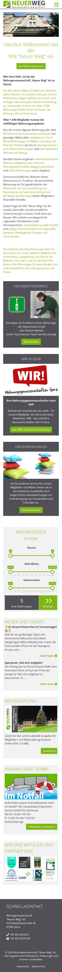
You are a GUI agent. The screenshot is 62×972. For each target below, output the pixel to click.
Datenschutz (38, 966)
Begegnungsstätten (42, 166)
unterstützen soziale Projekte (41, 225)
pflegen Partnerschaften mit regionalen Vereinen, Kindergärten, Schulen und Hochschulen (29, 232)
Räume (31, 547)
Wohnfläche (31, 563)
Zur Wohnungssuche (31, 66)
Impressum (23, 966)
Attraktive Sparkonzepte (17, 196)
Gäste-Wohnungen (20, 170)
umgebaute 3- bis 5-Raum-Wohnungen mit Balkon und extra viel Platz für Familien (29, 141)
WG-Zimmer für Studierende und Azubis (27, 133)
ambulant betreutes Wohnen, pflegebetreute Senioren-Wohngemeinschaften (31, 162)
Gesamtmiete (31, 580)
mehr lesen (47, 656)
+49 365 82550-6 (19, 934)
